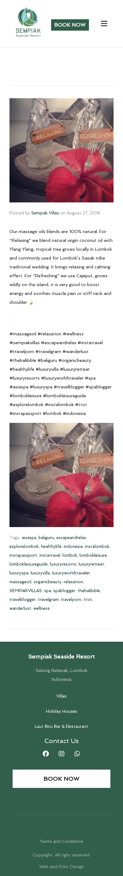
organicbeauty (47, 581)
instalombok (97, 546)
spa (47, 590)
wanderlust (20, 608)
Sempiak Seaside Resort (61, 656)
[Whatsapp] (77, 754)
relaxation (73, 581)
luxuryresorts (63, 564)
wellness (41, 608)
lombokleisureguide (28, 564)
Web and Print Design (61, 866)
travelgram (48, 599)
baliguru (46, 537)
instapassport (23, 555)
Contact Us (61, 741)
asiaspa (29, 537)
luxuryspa (18, 573)
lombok (69, 555)
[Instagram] (61, 754)
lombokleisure (93, 555)
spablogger (64, 590)
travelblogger (22, 599)
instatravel (49, 555)
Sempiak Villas (45, 213)
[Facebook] (46, 754)
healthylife (51, 546)
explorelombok (24, 546)
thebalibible (89, 590)
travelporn (71, 599)
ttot (88, 599)
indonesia (73, 546)
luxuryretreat (91, 564)
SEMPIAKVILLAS (25, 590)
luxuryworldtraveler (71, 573)
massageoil (20, 581)
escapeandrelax (71, 537)
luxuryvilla (40, 573)
